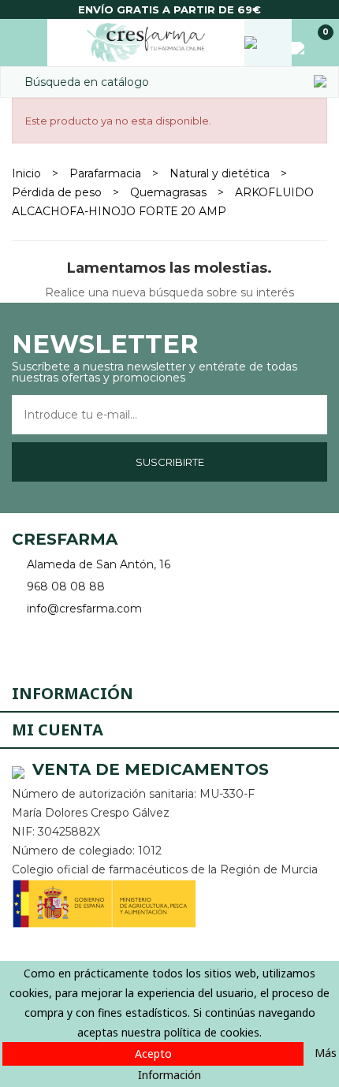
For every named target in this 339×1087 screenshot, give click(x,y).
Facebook (25, 645)
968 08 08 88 (66, 586)
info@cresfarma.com (84, 608)
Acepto (153, 1053)
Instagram (69, 645)
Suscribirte (170, 462)
